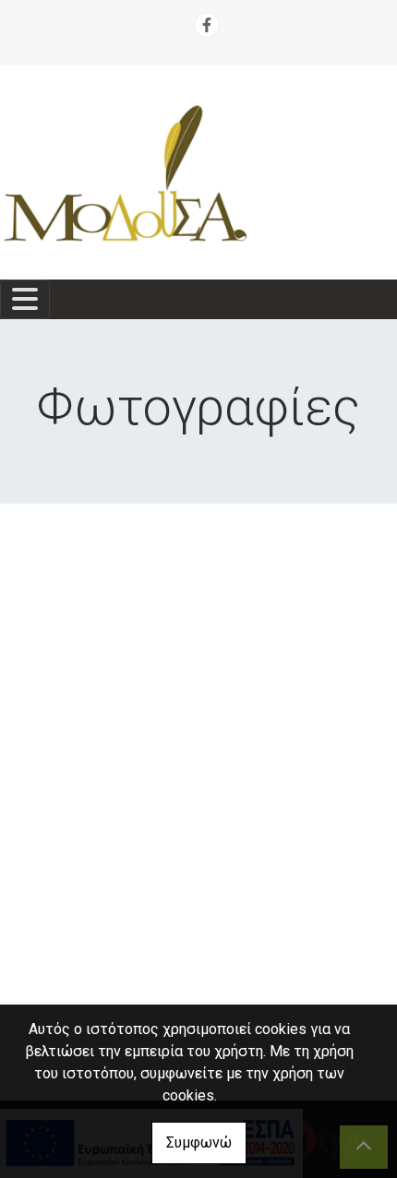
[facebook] (207, 25)
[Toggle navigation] (25, 299)
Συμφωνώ (199, 1142)
